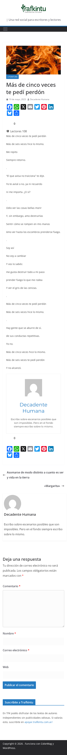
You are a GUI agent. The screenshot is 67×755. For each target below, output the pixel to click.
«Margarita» (52, 486)
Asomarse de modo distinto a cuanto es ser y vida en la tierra (35, 474)
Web (6, 667)
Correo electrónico (16, 650)
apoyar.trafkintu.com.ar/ (39, 722)
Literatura (12, 77)
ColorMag (46, 743)
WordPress (9, 748)
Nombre (9, 633)
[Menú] (5, 29)
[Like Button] (8, 123)
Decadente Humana (39, 99)
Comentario (11, 586)
